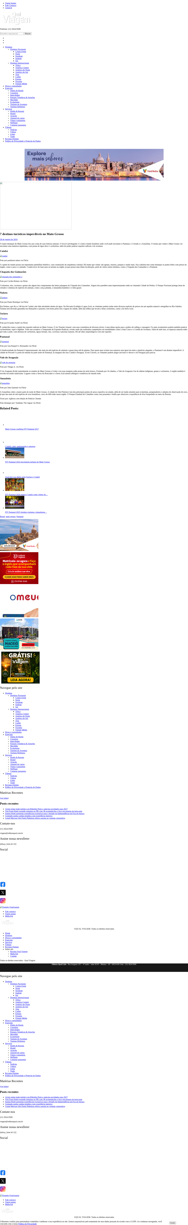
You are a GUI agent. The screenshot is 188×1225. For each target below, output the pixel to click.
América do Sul (21, 72)
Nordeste (19, 56)
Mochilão (14, 100)
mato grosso (10, 697)
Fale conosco (10, 1092)
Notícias (13, 130)
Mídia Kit (9, 1097)
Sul (16, 61)
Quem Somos (10, 3)
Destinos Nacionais (18, 49)
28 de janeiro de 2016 (9, 239)
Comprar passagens (18, 125)
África (17, 65)
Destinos (8, 47)
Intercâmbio (15, 95)
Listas (12, 134)
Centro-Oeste (20, 51)
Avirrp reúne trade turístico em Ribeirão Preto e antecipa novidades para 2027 (36, 989)
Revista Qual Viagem (18, 1132)
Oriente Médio (21, 84)
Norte (17, 54)
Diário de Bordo (16, 91)
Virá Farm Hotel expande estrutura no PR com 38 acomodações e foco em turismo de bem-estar (43, 992)
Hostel (12, 113)
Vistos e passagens (17, 120)
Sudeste (18, 58)
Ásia (17, 74)
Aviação (13, 116)
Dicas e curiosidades (13, 86)
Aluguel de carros (17, 118)
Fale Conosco (10, 5)
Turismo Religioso (17, 107)
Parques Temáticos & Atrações (22, 97)
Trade (12, 136)
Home (7, 1114)
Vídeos (13, 132)
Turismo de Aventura (18, 104)
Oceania (18, 81)
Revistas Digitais (12, 139)
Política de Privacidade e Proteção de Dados (23, 141)
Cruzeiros (14, 93)
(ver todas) (4, 979)
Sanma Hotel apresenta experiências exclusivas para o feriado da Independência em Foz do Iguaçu (44, 994)
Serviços (8, 109)
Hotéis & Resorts (17, 111)
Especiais (9, 88)
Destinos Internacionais (19, 63)
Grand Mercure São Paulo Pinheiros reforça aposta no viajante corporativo (35, 999)
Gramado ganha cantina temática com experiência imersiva (28, 996)
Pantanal (19, 697)
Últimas (8, 127)
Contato (13, 1137)
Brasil (2, 697)
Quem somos (10, 1094)
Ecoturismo (14, 102)
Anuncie (8, 8)
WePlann (14, 123)
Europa (18, 79)
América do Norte (22, 70)
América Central (22, 68)
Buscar (27, 34)
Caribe (18, 77)
